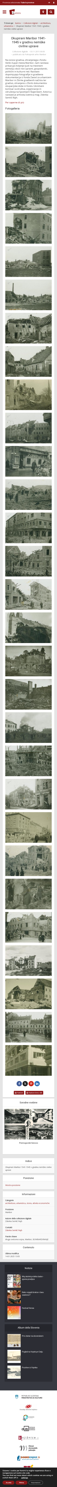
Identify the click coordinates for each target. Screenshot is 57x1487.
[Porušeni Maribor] (28, 128)
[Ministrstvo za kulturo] (28, 1397)
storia (29, 1203)
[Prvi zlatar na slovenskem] (14, 1340)
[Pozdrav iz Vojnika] (14, 1372)
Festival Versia (28, 1308)
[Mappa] (43, 11)
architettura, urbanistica (15, 1203)
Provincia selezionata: (18, 2)
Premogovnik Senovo (28, 1143)
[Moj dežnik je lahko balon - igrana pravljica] (14, 1281)
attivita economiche (41, 1203)
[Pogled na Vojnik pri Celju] (14, 1356)
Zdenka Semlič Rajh (13, 1230)
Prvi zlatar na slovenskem (32, 1336)
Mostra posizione (12, 1185)
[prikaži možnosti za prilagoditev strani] (49, 2)
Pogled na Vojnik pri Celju (32, 1352)
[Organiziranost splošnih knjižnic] (28, 1407)
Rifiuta (21, 1483)
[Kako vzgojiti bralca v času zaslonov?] (14, 1296)
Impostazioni (35, 1483)
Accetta (8, 1483)
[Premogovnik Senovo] (28, 1124)
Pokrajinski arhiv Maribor (35, 54)
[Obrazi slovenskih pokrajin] (28, 1448)
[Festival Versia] (14, 1312)
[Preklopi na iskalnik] (51, 11)
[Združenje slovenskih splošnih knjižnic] (28, 1438)
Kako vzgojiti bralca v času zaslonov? (33, 1293)
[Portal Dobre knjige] (28, 1458)
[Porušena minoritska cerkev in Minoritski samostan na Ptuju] (28, 994)
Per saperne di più (14, 102)
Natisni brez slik (35, 1092)
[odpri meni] (4, 12)
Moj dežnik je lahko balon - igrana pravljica (33, 1277)
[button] (46, 1130)
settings (24, 1478)
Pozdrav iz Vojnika (29, 1367)
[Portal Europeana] (28, 1418)
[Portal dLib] (28, 1428)
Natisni (20, 1092)
